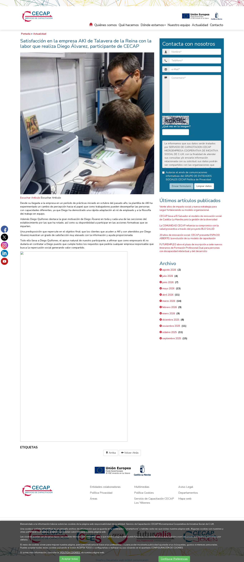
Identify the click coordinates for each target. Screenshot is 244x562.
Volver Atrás (131, 452)
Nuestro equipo (179, 25)
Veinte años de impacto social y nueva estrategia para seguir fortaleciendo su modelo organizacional (188, 208)
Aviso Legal (185, 487)
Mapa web (184, 499)
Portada (25, 33)
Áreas (93, 499)
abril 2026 (167, 294)
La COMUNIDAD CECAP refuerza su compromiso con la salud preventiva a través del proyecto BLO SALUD (189, 227)
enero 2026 (168, 313)
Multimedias (141, 487)
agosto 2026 (169, 269)
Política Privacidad (101, 493)
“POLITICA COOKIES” (70, 552)
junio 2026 (168, 282)
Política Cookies (144, 493)
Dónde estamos (152, 25)
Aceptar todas (70, 559)
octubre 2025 (169, 332)
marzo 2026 (168, 301)
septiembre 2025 (171, 338)
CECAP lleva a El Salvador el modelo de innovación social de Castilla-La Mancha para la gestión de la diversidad (191, 218)
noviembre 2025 (171, 326)
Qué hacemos (129, 25)
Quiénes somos (105, 25)
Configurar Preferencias (174, 559)
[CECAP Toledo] (37, 16)
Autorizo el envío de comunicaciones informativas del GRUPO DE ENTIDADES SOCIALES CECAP (189, 176)
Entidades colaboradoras (105, 487)
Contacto (216, 25)
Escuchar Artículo (30, 197)
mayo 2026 (168, 288)
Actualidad (200, 25)
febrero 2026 (169, 307)
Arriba (112, 452)
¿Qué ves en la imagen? (176, 126)
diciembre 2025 (170, 319)
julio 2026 (167, 276)
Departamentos (188, 493)
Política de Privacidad (199, 179)
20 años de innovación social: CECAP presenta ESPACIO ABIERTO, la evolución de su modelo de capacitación (190, 236)
